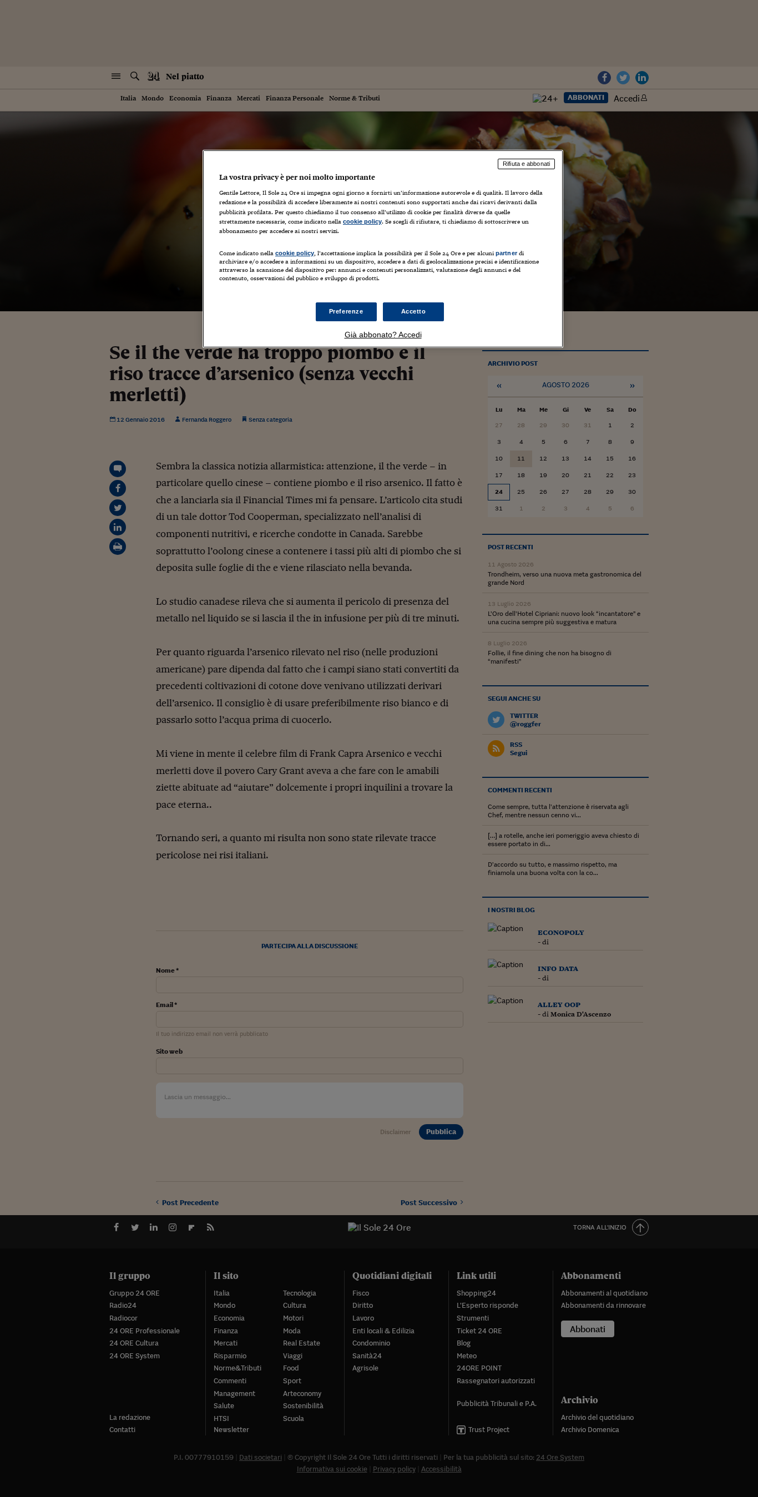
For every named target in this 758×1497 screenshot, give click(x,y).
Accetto (413, 311)
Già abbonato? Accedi (383, 334)
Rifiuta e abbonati (526, 163)
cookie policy (362, 221)
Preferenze (346, 311)
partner (506, 253)
